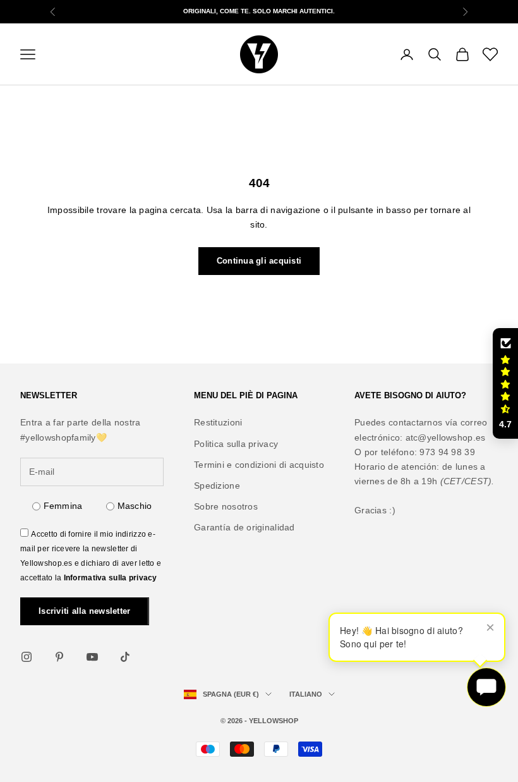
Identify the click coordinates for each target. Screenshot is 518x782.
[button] (505, 383)
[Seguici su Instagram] (26, 657)
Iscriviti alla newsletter (85, 611)
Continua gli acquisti (259, 261)
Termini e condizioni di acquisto (259, 465)
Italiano (305, 694)
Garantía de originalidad (244, 527)
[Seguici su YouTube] (92, 657)
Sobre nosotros (226, 506)
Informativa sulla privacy (110, 577)
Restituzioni (218, 422)
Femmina (63, 506)
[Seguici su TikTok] (125, 657)
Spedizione (217, 485)
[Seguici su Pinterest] (59, 657)
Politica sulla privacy (236, 444)
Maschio (134, 506)
